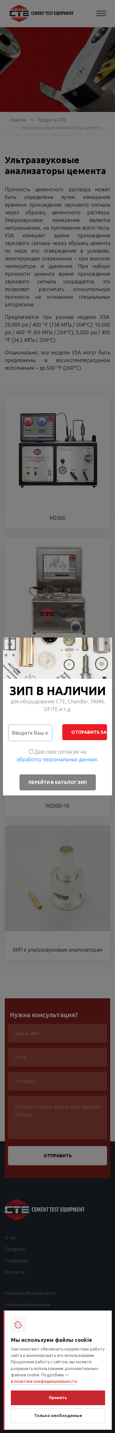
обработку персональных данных (57, 759)
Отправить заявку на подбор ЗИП (89, 732)
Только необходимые (58, 1415)
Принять (58, 1397)
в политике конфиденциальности (44, 1381)
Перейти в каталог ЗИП (57, 782)
